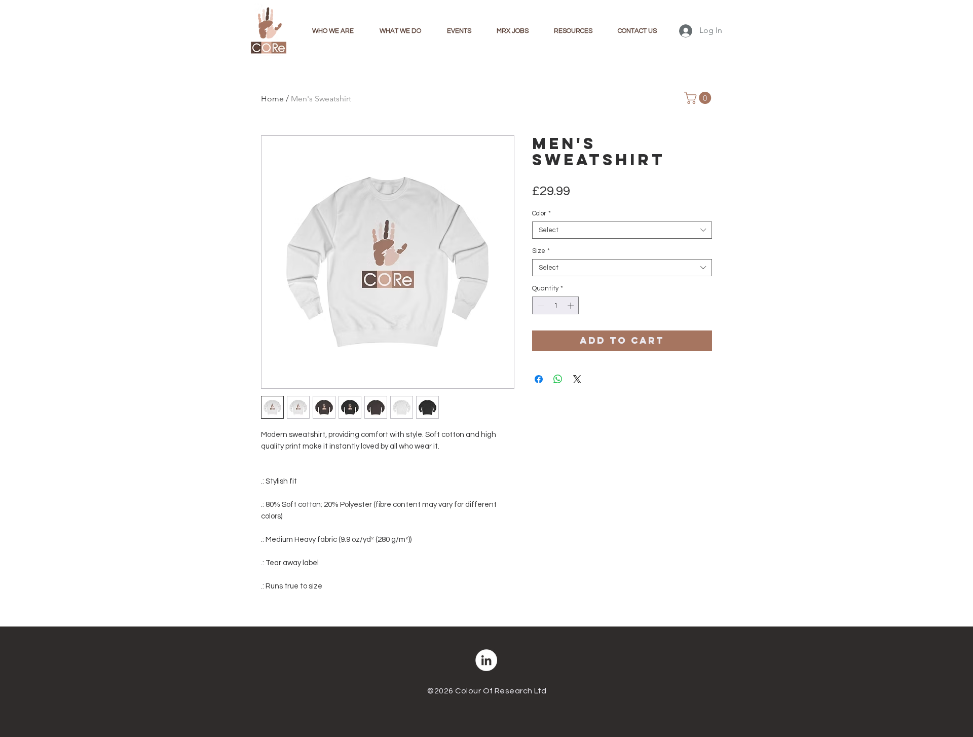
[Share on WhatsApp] (558, 379)
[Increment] (572, 305)
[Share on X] (577, 379)
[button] (699, 98)
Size (541, 250)
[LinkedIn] (486, 660)
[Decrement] (540, 305)
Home (272, 98)
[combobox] (622, 230)
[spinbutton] (556, 305)
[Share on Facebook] (539, 379)
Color (541, 213)
